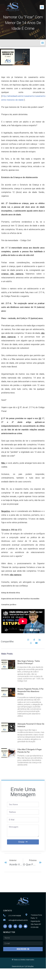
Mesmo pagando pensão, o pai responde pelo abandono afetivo (30, 691)
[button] (42, 7)
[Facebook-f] (10, 926)
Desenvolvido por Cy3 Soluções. (23, 966)
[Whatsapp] (20, 926)
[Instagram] (5, 926)
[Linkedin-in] (15, 926)
